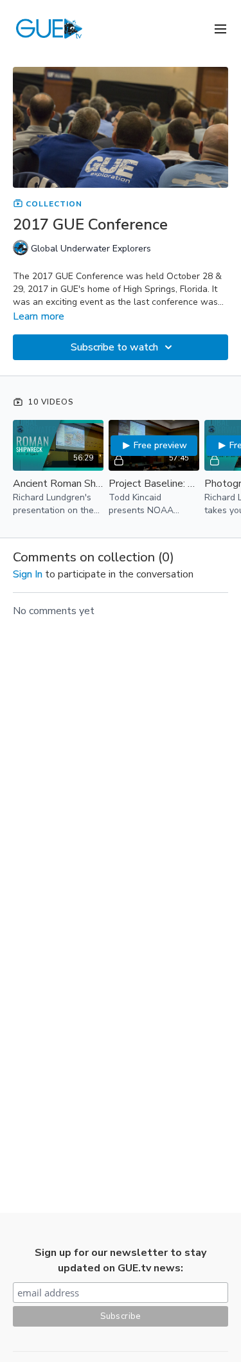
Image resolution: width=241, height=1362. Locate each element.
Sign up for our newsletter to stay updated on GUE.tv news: (120, 1260)
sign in (27, 574)
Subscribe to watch (114, 347)
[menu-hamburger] (220, 28)
